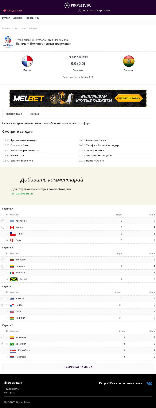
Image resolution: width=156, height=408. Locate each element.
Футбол (6, 17)
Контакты (9, 392)
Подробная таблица (78, 367)
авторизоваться (22, 193)
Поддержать (11, 388)
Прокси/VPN (32, 17)
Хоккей (17, 17)
